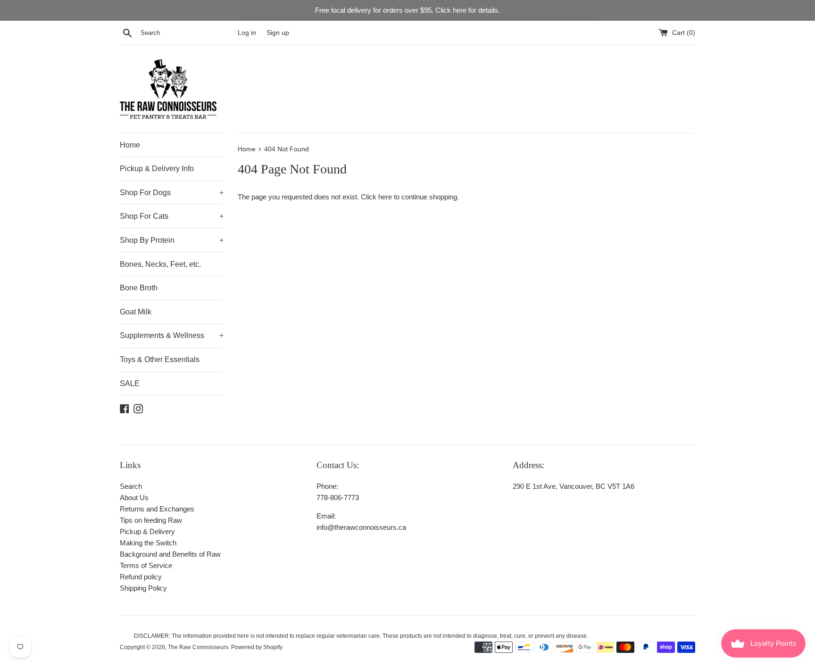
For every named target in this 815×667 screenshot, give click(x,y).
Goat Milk (135, 312)
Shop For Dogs (172, 193)
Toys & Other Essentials (160, 359)
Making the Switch (148, 543)
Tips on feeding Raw (151, 520)
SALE (130, 383)
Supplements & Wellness (172, 335)
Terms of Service (146, 565)
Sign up (277, 32)
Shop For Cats (172, 216)
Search (131, 486)
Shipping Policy (143, 588)
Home (130, 145)
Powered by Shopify (257, 647)
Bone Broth (139, 288)
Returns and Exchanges (157, 509)
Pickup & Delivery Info (157, 169)
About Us (134, 498)
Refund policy (141, 577)
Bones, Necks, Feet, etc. (160, 264)
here (385, 197)
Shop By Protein (172, 240)
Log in (247, 32)
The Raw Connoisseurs (198, 647)
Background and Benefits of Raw (170, 554)
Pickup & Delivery (147, 531)
